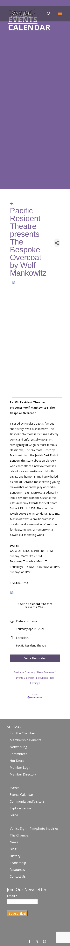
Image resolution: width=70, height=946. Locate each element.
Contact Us (18, 876)
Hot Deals (17, 761)
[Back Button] (11, 204)
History (15, 856)
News (14, 842)
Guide (14, 815)
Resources (17, 869)
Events (14, 788)
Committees (18, 754)
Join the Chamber (22, 733)
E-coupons (42, 677)
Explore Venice (20, 808)
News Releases (45, 672)
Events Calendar (21, 794)
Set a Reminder (35, 658)
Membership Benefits (25, 740)
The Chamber (20, 835)
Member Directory (23, 774)
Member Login (20, 767)
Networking (18, 747)
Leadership (18, 863)
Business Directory (24, 672)
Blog (13, 849)
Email (12, 896)
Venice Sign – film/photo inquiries (34, 828)
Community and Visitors (27, 801)
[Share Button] (57, 242)
